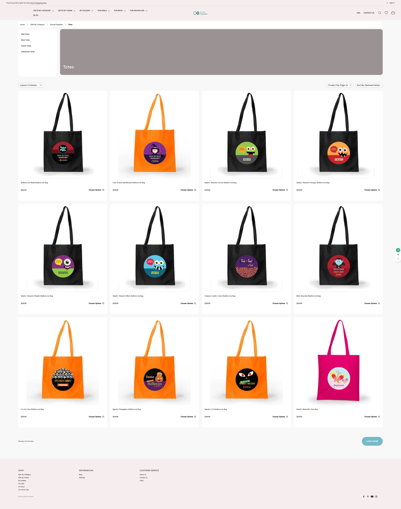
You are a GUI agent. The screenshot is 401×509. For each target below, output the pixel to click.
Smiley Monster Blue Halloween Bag (128, 296)
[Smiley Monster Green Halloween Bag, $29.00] (246, 135)
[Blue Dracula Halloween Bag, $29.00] (338, 248)
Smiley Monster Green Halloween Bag (220, 182)
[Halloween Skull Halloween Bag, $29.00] (62, 135)
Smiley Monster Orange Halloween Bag (312, 182)
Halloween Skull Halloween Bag (34, 182)
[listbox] (369, 85)
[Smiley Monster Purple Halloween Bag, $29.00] (62, 248)
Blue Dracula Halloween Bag (308, 296)
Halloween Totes (28, 52)
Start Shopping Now (38, 3)
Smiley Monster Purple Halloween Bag (37, 296)
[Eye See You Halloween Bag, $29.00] (62, 361)
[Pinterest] (368, 496)
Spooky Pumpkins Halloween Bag (127, 409)
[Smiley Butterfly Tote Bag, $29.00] (338, 361)
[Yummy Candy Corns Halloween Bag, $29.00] (246, 248)
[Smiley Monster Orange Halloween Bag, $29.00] (338, 135)
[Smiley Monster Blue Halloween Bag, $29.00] (154, 248)
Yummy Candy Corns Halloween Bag (220, 296)
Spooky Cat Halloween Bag (216, 409)
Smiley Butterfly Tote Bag (307, 409)
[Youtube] (372, 496)
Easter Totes (26, 46)
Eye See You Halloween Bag (32, 409)
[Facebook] (363, 496)
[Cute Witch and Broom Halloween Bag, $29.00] (154, 135)
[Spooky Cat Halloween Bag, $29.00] (246, 361)
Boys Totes (25, 40)
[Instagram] (376, 496)
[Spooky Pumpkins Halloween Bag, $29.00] (154, 361)
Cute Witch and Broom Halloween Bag (129, 182)
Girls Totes (25, 34)
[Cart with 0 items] (393, 13)
